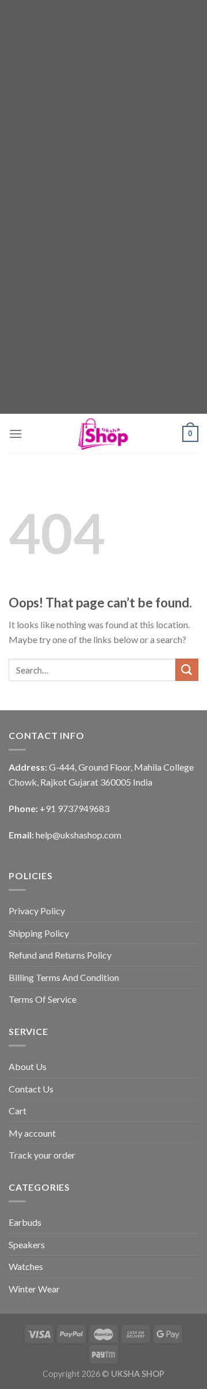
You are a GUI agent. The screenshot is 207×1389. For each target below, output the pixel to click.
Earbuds (25, 1222)
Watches (26, 1266)
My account (32, 1133)
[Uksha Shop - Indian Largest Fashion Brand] (103, 434)
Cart (17, 1110)
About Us (28, 1066)
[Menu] (15, 434)
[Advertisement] (103, 103)
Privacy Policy (37, 910)
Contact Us (31, 1088)
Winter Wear (34, 1288)
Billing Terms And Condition (64, 977)
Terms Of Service (42, 999)
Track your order (42, 1154)
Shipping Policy (39, 933)
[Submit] (186, 670)
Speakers (27, 1244)
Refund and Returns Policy (60, 954)
